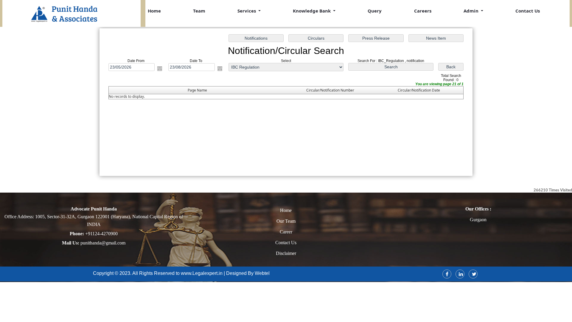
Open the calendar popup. (159, 68)
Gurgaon (478, 219)
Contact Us (527, 11)
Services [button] (247, 11)
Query (375, 11)
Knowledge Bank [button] (312, 11)
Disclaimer (286, 253)
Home (154, 11)
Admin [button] (472, 11)
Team (199, 11)
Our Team (286, 221)
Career (286, 231)
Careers (422, 11)
